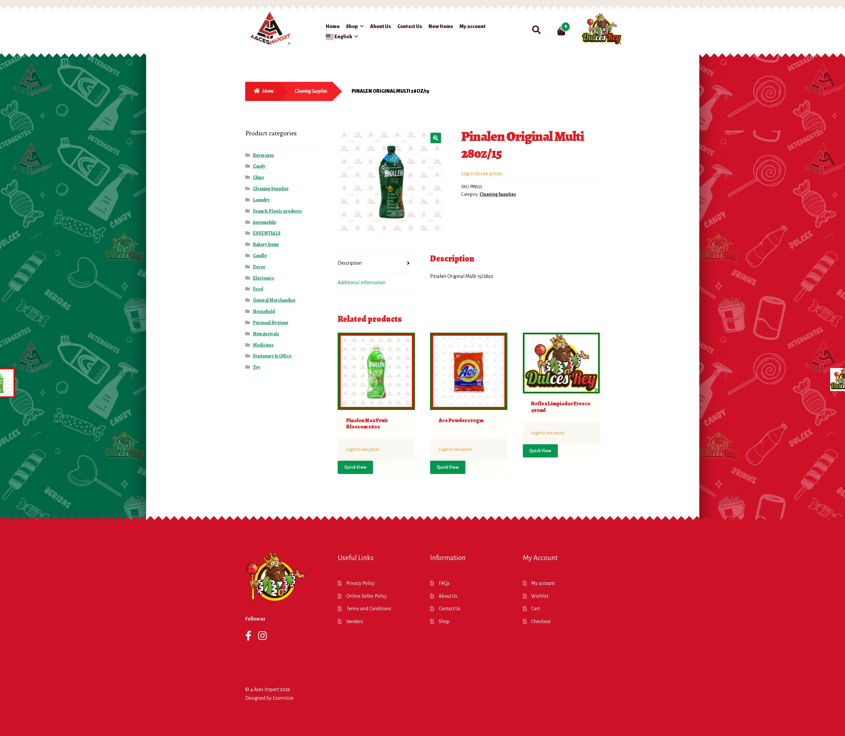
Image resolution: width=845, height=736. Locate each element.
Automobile (264, 222)
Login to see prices (482, 173)
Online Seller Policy (366, 596)
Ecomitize (283, 698)
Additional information (362, 282)
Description (350, 263)
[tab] (376, 263)
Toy (256, 367)
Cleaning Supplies (311, 91)
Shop (352, 26)
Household (264, 311)
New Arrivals (266, 334)
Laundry (261, 200)
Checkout (541, 621)
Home (333, 26)
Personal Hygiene (270, 322)
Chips (258, 177)
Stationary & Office (272, 356)
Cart (535, 608)
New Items (440, 26)
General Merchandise (274, 300)
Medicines (263, 345)
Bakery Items (266, 244)
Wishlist (539, 596)
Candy (259, 166)
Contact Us (409, 26)
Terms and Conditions (368, 608)
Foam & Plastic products (277, 211)
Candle (260, 255)
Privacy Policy (360, 583)
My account (472, 26)
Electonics (263, 278)
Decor (259, 267)
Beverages (263, 155)
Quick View (355, 467)
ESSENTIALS (267, 233)
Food (258, 289)
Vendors (354, 621)
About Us (380, 26)
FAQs (444, 583)
